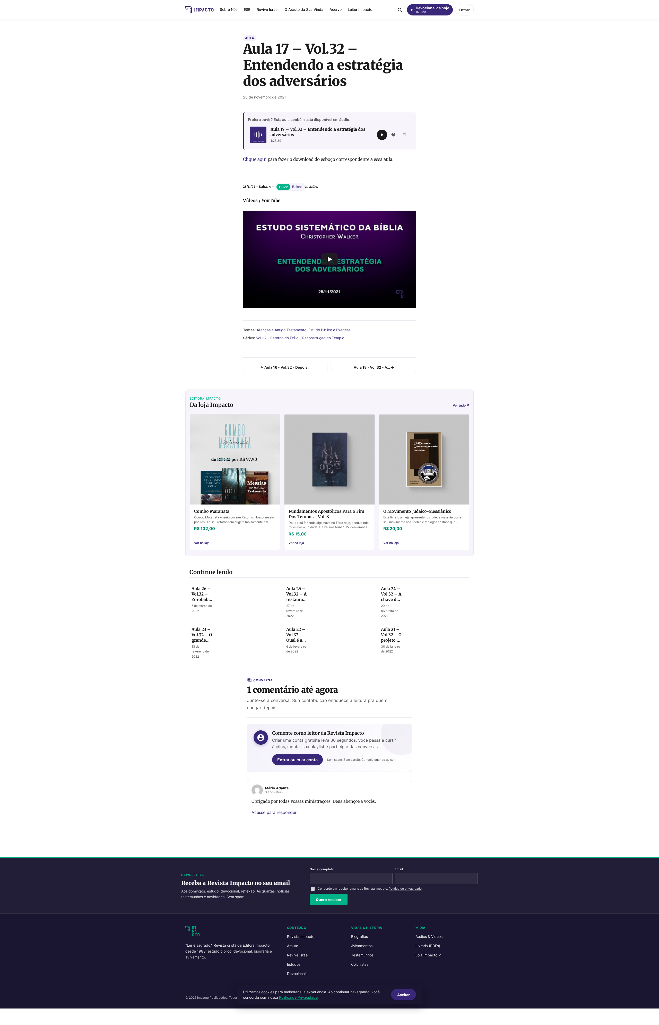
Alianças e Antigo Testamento (281, 330)
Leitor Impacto (360, 9)
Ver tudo (461, 405)
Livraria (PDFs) (427, 946)
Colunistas (359, 964)
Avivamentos (361, 946)
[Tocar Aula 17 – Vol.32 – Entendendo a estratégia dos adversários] (382, 135)
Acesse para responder (274, 812)
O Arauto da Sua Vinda (303, 9)
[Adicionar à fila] (405, 135)
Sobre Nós (229, 9)
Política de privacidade (405, 888)
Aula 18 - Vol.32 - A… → (374, 367)
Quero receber (328, 899)
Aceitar (403, 995)
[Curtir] (393, 135)
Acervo (336, 9)
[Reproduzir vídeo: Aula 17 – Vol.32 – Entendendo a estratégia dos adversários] (329, 259)
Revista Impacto (300, 936)
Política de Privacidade (298, 997)
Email (399, 869)
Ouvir (283, 187)
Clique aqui (255, 159)
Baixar (297, 187)
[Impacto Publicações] (199, 9)
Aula (249, 38)
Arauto (292, 946)
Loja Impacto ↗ (428, 955)
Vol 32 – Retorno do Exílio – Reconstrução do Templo (300, 338)
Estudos (293, 964)
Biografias (359, 936)
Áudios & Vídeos (429, 936)
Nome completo (322, 869)
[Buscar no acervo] (400, 10)
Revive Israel (267, 9)
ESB (247, 9)
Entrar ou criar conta (297, 759)
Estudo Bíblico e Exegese (329, 330)
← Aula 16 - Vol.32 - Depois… (285, 367)
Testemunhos (362, 955)
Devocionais (297, 973)
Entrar (464, 10)
